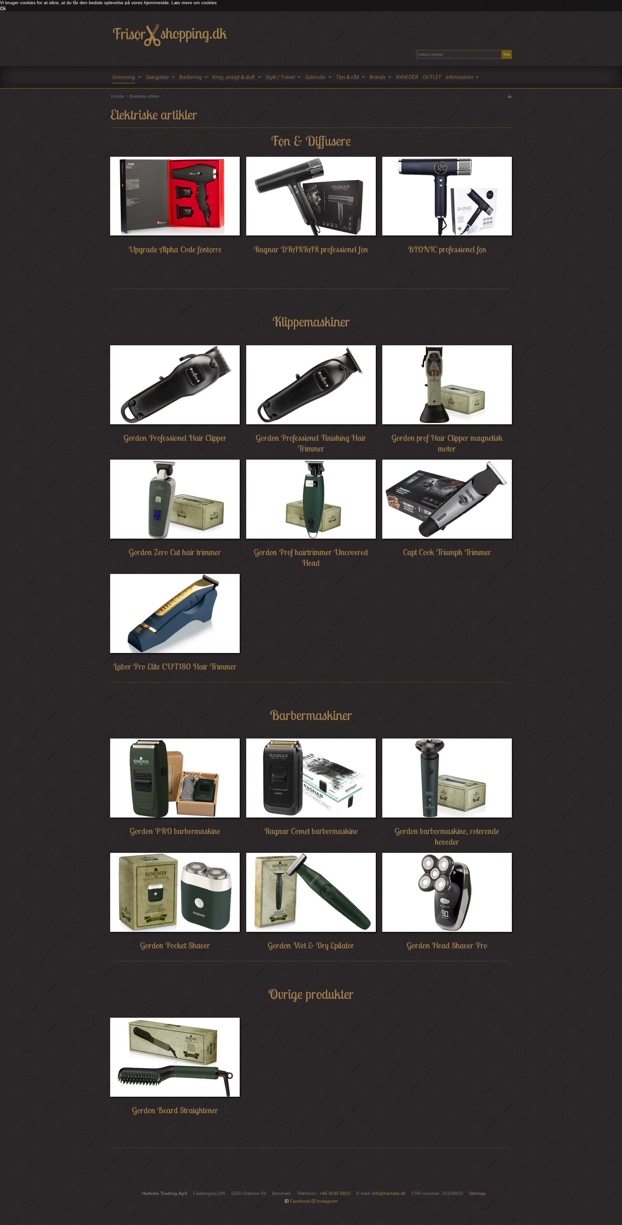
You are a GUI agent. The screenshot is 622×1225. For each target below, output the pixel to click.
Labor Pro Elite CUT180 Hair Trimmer (174, 666)
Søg (506, 54)
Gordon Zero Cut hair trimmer (175, 552)
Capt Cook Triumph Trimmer (447, 552)
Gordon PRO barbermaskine (175, 831)
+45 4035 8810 (335, 1193)
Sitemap (477, 1193)
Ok (3, 8)
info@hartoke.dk (389, 1193)
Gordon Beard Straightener (175, 1110)
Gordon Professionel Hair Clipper (174, 437)
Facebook (299, 1201)
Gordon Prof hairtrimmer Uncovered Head (311, 557)
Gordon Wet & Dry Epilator (311, 945)
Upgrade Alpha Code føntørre (175, 249)
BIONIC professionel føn (447, 249)
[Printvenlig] (509, 96)
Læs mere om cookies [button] (194, 2)
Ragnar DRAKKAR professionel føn (311, 249)
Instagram (327, 1201)
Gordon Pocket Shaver (175, 945)
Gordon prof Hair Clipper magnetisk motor (446, 443)
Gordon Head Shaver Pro (447, 945)
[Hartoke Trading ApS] (311, 34)
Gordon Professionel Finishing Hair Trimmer (311, 443)
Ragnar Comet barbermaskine (311, 831)
